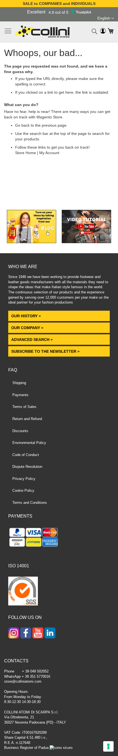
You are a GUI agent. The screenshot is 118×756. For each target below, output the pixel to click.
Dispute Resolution (27, 467)
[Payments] (59, 538)
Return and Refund (27, 419)
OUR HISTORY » (26, 316)
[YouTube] (37, 633)
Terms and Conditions (29, 503)
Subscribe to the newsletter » (45, 351)
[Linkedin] (49, 633)
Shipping (19, 383)
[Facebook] (25, 633)
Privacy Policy (23, 479)
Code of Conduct (25, 455)
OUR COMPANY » (27, 328)
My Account (49, 153)
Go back (22, 125)
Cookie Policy (23, 490)
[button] (105, 18)
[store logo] (42, 32)
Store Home (25, 153)
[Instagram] (13, 633)
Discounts (20, 431)
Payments (20, 395)
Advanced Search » (32, 339)
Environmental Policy (29, 443)
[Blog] (31, 242)
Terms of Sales (24, 407)
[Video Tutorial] (86, 242)
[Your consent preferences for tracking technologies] (108, 746)
